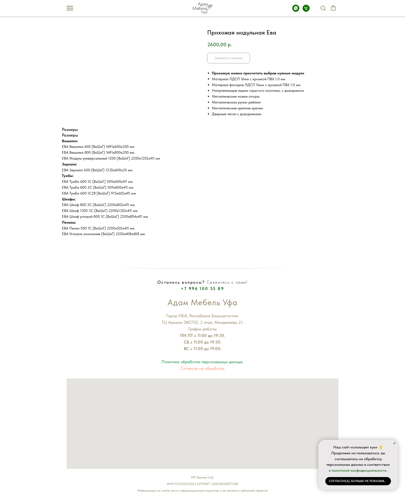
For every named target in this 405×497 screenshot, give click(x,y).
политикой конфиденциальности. (359, 470)
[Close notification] (394, 443)
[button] (323, 8)
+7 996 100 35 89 (202, 288)
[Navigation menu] (70, 8)
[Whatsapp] (295, 10)
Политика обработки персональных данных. (202, 361)
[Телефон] (306, 10)
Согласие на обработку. (202, 368)
